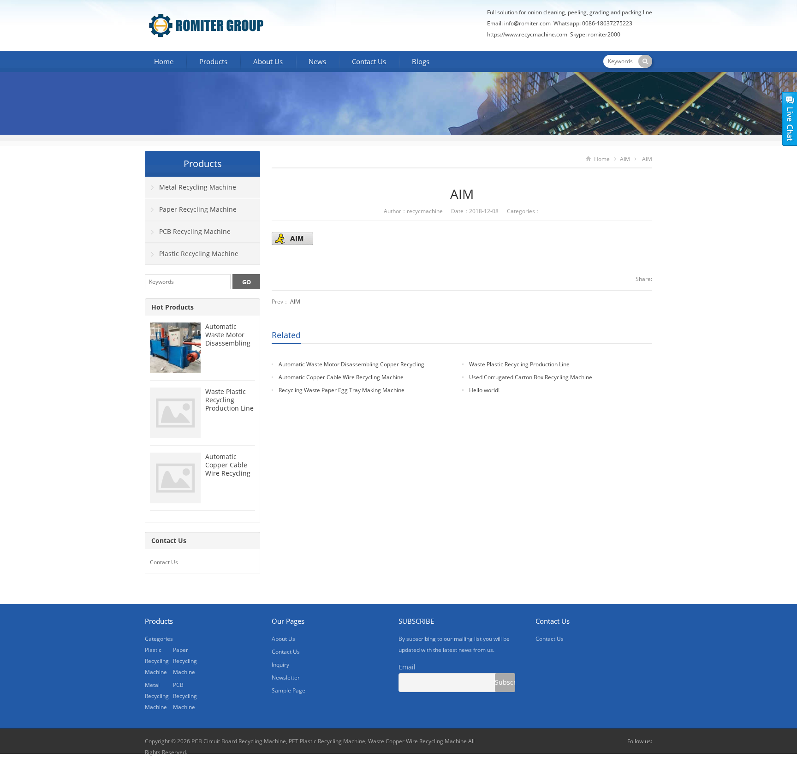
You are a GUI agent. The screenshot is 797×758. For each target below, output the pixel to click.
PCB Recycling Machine (195, 231)
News (317, 61)
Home (163, 61)
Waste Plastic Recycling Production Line (519, 364)
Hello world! (484, 390)
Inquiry (280, 664)
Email (407, 667)
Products (213, 61)
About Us (268, 61)
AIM (625, 159)
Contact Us (369, 61)
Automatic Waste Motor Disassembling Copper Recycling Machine (227, 347)
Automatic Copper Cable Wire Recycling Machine (341, 377)
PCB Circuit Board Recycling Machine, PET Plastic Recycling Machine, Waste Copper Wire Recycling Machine (329, 741)
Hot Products (172, 307)
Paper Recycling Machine (198, 209)
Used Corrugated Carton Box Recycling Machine (530, 377)
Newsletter (286, 677)
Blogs (420, 61)
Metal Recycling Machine (197, 187)
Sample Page (288, 690)
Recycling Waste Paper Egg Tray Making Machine (341, 390)
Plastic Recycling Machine (198, 253)
